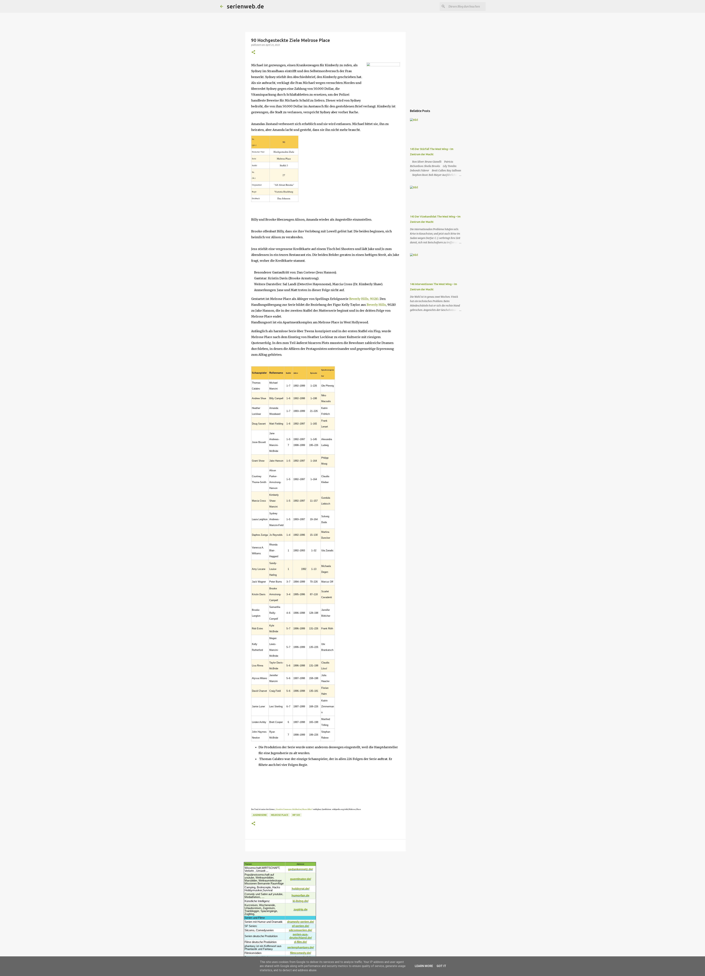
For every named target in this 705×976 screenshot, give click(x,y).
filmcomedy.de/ (300, 953)
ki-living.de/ (300, 901)
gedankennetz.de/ (300, 869)
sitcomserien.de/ (300, 930)
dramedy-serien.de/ (300, 921)
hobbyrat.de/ (300, 888)
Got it (441, 966)
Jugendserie (260, 815)
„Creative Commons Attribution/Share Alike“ (293, 809)
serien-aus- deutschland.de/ (300, 936)
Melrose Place (279, 815)
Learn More (424, 966)
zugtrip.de (301, 909)
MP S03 (296, 815)
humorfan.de (300, 895)
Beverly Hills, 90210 (363, 299)
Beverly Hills (376, 304)
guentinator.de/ (300, 879)
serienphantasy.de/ (300, 947)
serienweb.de (245, 6)
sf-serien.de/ (300, 926)
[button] (253, 52)
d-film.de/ (300, 942)
